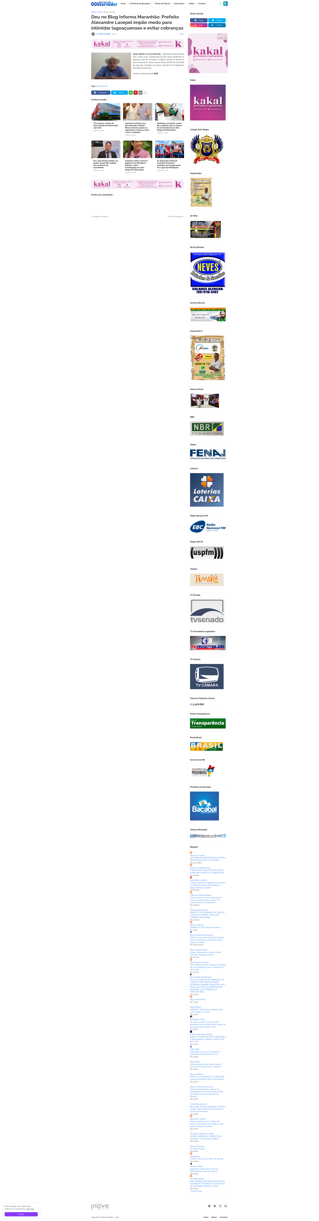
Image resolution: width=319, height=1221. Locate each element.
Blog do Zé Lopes (197, 855)
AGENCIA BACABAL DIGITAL (201, 1035)
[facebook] (209, 1206)
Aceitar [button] (21, 1214)
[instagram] (220, 1206)
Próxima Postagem (175, 217)
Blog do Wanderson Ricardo (201, 935)
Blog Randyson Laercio (199, 962)
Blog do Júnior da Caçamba (201, 1087)
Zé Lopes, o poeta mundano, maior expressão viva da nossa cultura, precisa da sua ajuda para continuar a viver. (208, 1024)
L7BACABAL (195, 1049)
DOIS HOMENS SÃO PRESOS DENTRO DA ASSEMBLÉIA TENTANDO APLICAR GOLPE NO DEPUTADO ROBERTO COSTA (207, 1183)
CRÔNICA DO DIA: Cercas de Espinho (205, 927)
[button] (220, 3)
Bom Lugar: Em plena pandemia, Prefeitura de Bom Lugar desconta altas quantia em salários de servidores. (207, 1109)
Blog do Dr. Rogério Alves (200, 868)
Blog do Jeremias (197, 1146)
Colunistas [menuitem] (179, 3)
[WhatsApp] (131, 92)
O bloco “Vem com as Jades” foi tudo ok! (206, 1159)
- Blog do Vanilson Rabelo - (201, 895)
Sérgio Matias (195, 1007)
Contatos (224, 1217)
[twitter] (215, 1206)
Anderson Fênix (196, 1166)
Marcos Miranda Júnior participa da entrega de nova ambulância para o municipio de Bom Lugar (208, 967)
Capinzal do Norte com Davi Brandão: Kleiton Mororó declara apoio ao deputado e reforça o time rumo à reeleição (137, 127)
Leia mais (30, 1209)
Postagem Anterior (100, 217)
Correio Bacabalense (198, 1104)
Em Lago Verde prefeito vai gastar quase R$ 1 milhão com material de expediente (105, 164)
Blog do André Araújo (198, 950)
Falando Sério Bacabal (199, 910)
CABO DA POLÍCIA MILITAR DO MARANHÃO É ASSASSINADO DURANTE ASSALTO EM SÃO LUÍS (207, 1039)
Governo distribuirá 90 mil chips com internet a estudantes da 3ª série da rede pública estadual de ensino (206, 1123)
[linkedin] (226, 1206)
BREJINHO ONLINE (198, 1119)
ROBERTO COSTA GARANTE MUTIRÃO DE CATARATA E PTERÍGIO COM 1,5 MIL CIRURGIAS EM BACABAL (207, 914)
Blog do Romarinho (198, 999)
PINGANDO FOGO (197, 1020)
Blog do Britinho (196, 1074)
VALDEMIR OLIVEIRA (198, 880)
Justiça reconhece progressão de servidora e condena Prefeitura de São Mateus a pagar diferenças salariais (207, 885)
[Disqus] (137, 249)
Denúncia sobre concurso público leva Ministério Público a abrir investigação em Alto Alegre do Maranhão (136, 165)
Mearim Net (195, 1062)
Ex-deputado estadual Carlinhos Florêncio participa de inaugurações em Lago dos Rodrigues (169, 164)
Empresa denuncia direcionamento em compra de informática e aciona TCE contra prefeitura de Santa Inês (206, 900)
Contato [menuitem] (202, 3)
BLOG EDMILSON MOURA (200, 977)
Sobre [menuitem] (192, 3)
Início (206, 1217)
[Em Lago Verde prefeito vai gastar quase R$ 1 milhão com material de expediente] (105, 149)
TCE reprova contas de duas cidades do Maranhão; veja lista (105, 125)
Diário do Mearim (197, 925)
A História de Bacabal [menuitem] (139, 3)
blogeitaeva (195, 1156)
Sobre (214, 1217)
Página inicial (96, 12)
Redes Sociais (109, 12)
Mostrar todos (196, 1191)
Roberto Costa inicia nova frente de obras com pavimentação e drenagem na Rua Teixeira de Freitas (207, 939)
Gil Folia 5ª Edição (197, 1149)
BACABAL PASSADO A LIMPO (202, 1134)
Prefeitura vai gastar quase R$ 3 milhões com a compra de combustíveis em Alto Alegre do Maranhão (169, 126)
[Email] (140, 92)
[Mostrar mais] (145, 92)
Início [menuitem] (123, 3)
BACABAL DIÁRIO (197, 1179)
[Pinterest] (135, 92)
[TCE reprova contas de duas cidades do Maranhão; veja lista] (105, 112)
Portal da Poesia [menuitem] (162, 3)
